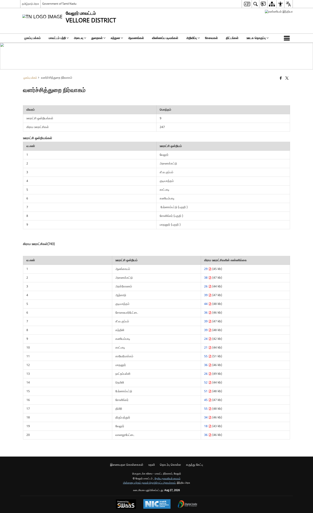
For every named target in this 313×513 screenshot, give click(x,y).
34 (206, 417)
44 (206, 304)
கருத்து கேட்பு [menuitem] (194, 465)
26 (206, 286)
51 (206, 391)
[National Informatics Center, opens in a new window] (157, 504)
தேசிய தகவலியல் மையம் (168, 478)
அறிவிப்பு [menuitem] (191, 38)
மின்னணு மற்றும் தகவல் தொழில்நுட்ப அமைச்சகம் (149, 483)
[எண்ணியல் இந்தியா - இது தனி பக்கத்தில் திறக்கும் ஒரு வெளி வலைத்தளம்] (279, 11)
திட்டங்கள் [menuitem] (232, 38)
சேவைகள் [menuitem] (211, 38)
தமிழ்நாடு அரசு (30, 4)
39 (206, 295)
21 (206, 347)
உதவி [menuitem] (151, 465)
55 (206, 356)
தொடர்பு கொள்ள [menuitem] (170, 465)
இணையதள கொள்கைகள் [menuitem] (126, 465)
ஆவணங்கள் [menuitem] (136, 38)
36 (206, 312)
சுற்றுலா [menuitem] (115, 38)
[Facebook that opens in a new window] (280, 78)
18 (206, 426)
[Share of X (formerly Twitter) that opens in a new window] (287, 78)
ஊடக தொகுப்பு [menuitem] (256, 38)
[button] (288, 38)
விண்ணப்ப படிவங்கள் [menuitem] (165, 38)
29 (206, 269)
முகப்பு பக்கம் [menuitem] (32, 38)
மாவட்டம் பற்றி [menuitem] (57, 38)
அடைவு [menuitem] (78, 38)
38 (206, 277)
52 (206, 382)
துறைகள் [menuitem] (97, 38)
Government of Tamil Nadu (59, 4)
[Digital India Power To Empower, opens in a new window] (188, 504)
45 (206, 400)
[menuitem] (247, 4)
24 (206, 339)
